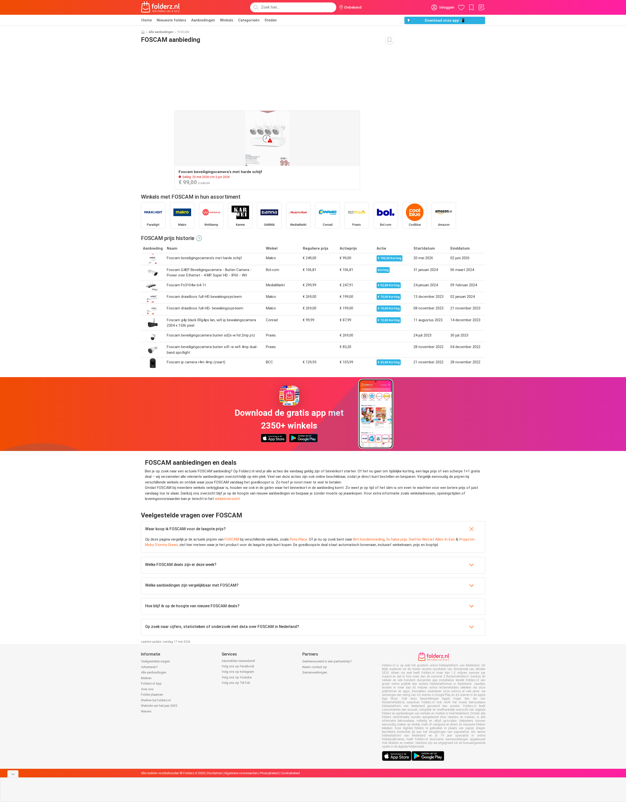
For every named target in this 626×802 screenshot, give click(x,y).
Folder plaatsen (152, 694)
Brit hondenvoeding (368, 539)
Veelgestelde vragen (155, 661)
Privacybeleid (269, 773)
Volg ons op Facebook (238, 666)
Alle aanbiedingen (161, 32)
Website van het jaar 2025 (159, 705)
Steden (270, 20)
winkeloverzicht (227, 499)
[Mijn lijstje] (481, 7)
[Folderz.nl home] (160, 7)
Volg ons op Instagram (238, 672)
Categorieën (249, 20)
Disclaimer (214, 773)
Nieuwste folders (171, 20)
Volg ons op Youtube (237, 677)
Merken (146, 678)
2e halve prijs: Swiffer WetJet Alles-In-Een (420, 539)
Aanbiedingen (203, 20)
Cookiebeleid (290, 773)
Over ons (147, 689)
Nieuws (146, 711)
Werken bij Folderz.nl (156, 700)
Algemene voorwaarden (241, 773)
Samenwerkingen (314, 672)
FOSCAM (232, 539)
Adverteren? (149, 667)
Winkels (226, 20)
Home (146, 20)
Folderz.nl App (151, 683)
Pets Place (298, 539)
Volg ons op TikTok (236, 683)
